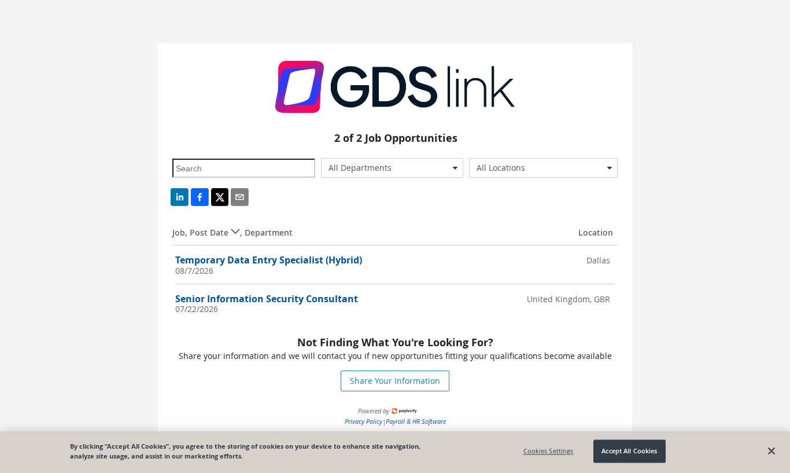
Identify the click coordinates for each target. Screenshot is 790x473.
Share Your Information (395, 380)
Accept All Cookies (629, 451)
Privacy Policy (363, 421)
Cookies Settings (548, 451)
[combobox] (392, 168)
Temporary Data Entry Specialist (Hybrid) (268, 260)
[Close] (771, 451)
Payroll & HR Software (416, 421)
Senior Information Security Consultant (266, 298)
